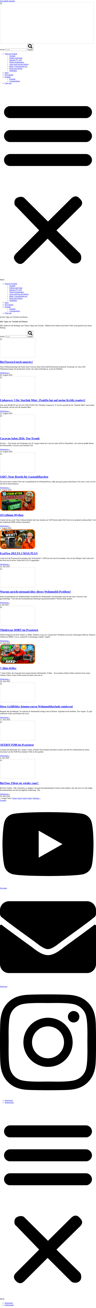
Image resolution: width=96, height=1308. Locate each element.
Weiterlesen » (5, 373)
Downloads (9, 75)
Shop (7, 73)
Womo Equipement (16, 62)
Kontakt (8, 77)
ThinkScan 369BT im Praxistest (19, 629)
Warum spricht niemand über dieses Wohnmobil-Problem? (35, 591)
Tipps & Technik (11, 54)
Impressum (9, 1100)
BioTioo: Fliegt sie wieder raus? (19, 783)
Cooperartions (14, 81)
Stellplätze (13, 71)
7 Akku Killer (8, 668)
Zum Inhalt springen (7, 1)
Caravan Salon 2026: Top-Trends (20, 438)
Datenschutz (9, 1102)
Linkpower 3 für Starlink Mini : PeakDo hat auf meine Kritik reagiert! (42, 400)
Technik (12, 56)
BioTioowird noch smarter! (16, 361)
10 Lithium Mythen (11, 515)
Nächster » (37, 798)
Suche (2, 50)
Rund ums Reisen (15, 68)
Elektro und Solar (15, 58)
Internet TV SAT (15, 60)
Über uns (8, 83)
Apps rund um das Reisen (18, 64)
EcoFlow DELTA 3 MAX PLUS (19, 553)
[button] (48, 183)
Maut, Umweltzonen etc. (18, 66)
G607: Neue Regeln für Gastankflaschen (24, 476)
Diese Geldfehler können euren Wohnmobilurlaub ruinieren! (36, 706)
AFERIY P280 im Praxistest (17, 744)
